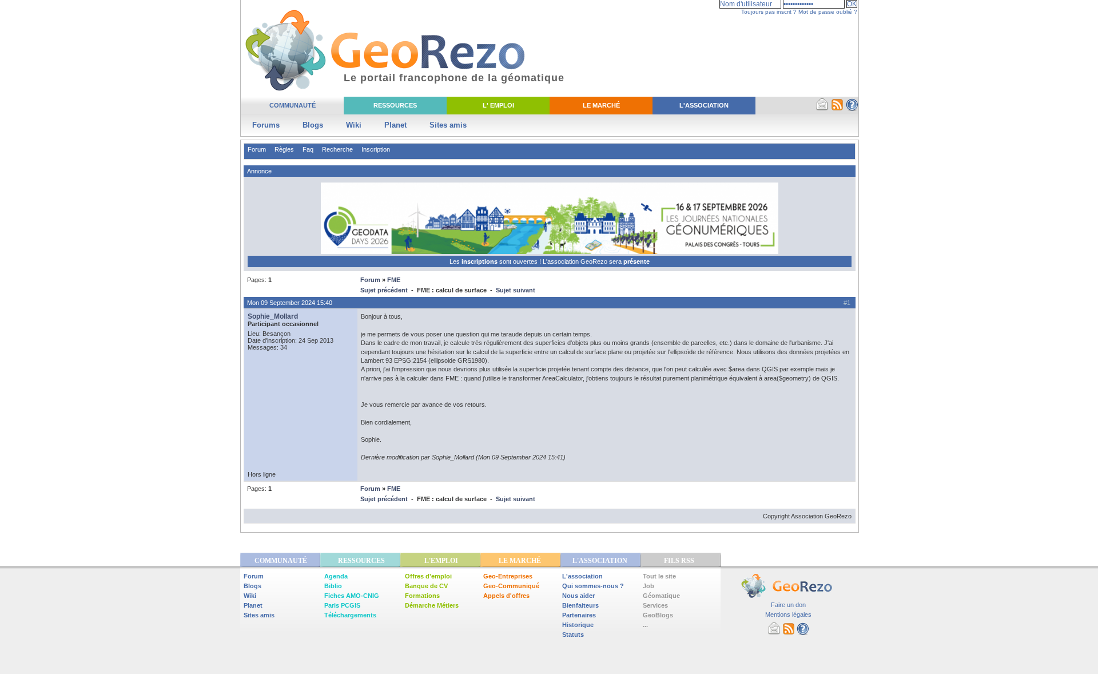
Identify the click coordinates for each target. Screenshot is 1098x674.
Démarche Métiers (432, 605)
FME (393, 279)
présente (636, 261)
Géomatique (661, 595)
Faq (308, 149)
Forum (257, 149)
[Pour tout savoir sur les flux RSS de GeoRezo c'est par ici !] (837, 108)
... (645, 624)
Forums (266, 125)
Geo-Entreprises (507, 576)
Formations (422, 595)
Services (655, 605)
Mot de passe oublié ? (827, 12)
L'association (582, 576)
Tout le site (659, 576)
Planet (395, 125)
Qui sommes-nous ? (593, 585)
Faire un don (788, 604)
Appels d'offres (506, 595)
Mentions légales (788, 614)
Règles (284, 149)
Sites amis (448, 125)
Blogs (313, 125)
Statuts (573, 634)
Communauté (292, 105)
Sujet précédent (384, 290)
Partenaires (579, 615)
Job (648, 585)
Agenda (336, 576)
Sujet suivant (515, 290)
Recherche (337, 149)
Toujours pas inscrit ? (769, 12)
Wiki (353, 125)
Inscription (375, 149)
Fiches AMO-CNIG (351, 595)
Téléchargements (350, 615)
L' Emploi (498, 105)
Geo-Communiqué (511, 585)
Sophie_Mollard (273, 316)
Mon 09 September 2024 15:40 (289, 302)
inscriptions (480, 261)
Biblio (333, 585)
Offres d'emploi (428, 576)
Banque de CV (426, 585)
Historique (578, 624)
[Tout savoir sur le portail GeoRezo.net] (852, 108)
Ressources (395, 105)
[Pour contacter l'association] (822, 108)
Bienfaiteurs (580, 605)
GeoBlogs (658, 615)
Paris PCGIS (342, 605)
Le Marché (601, 105)
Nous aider (578, 595)
